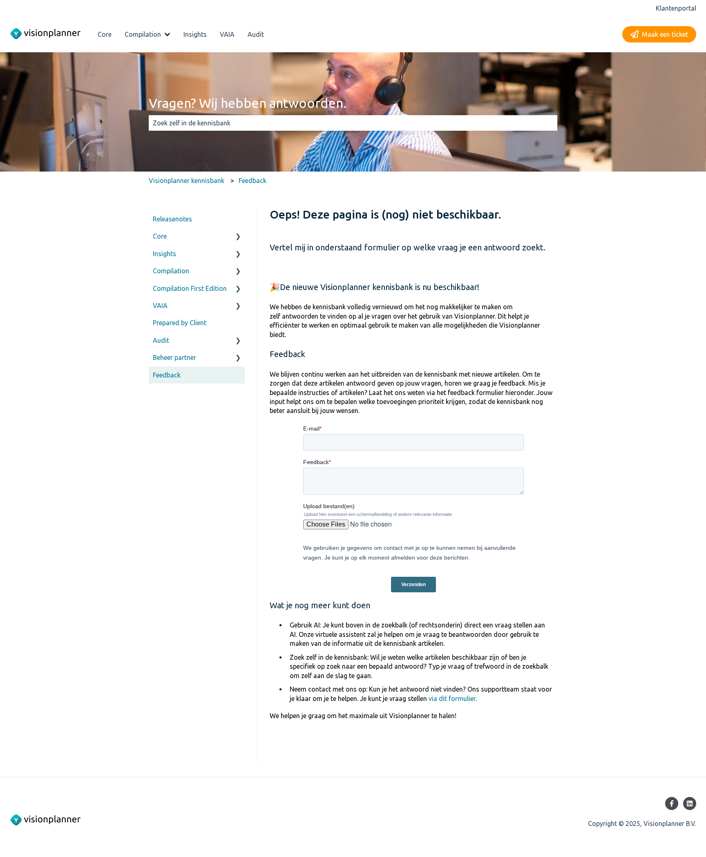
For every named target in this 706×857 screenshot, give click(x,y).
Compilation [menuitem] (171, 271)
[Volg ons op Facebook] (671, 803)
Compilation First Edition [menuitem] (190, 288)
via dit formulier (452, 698)
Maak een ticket (665, 34)
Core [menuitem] (160, 236)
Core (105, 34)
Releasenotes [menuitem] (172, 219)
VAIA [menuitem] (160, 305)
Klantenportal (676, 8)
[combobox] (345, 123)
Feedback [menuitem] (167, 375)
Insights (195, 34)
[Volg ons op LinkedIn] (689, 803)
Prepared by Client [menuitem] (179, 322)
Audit (256, 34)
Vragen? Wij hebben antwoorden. (247, 103)
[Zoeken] (549, 123)
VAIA (227, 34)
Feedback (252, 180)
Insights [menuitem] (164, 253)
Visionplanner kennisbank (186, 180)
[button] (238, 236)
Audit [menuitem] (161, 340)
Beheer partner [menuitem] (174, 357)
